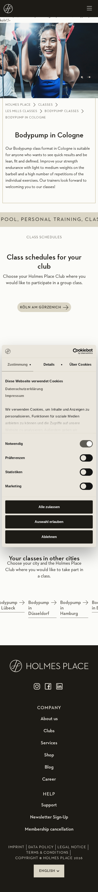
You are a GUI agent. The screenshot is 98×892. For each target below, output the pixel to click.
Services (49, 743)
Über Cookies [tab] (80, 364)
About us (49, 718)
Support (49, 805)
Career (49, 779)
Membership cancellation (49, 829)
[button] (89, 8)
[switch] (86, 458)
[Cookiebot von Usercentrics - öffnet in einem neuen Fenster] (73, 351)
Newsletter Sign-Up (49, 817)
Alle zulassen (49, 507)
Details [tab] (49, 364)
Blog (49, 767)
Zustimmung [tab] (18, 364)
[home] (8, 8)
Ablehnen (49, 537)
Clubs (49, 731)
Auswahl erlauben (49, 522)
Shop (49, 755)
